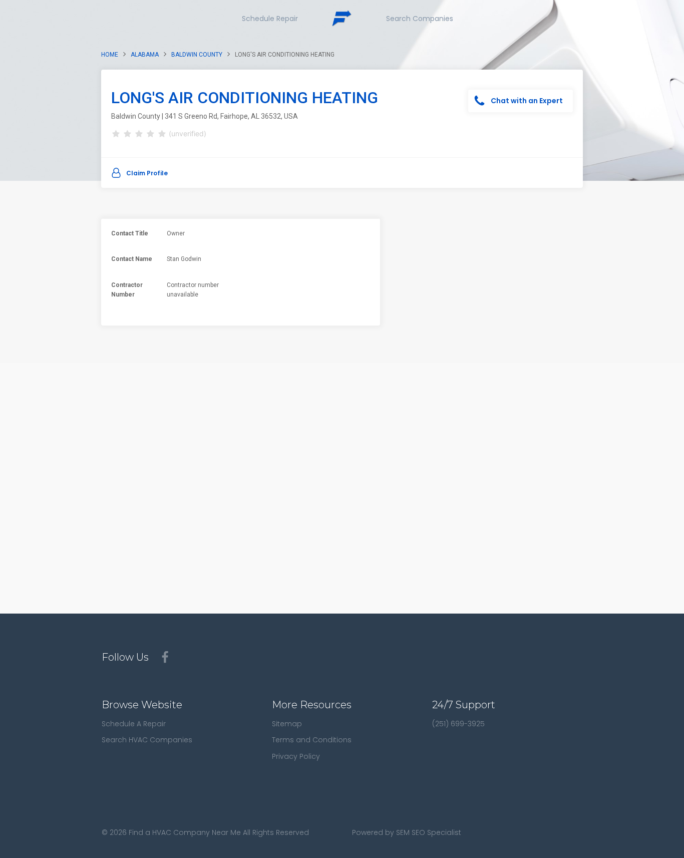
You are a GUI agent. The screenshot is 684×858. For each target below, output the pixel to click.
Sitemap (287, 724)
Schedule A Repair (134, 724)
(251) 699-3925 (458, 724)
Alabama (145, 54)
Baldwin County (196, 54)
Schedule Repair (270, 19)
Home (109, 54)
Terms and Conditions (312, 740)
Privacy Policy (296, 756)
